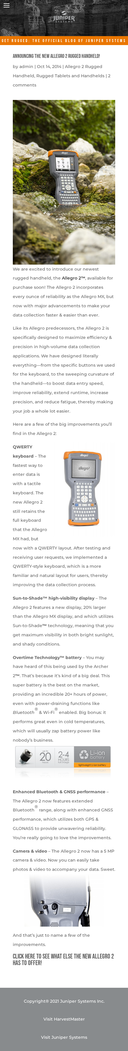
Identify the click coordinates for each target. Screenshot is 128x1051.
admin (26, 66)
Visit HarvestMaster (64, 1019)
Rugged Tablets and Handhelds (70, 75)
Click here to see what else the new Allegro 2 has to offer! (63, 960)
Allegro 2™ (73, 278)
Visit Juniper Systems (64, 1037)
